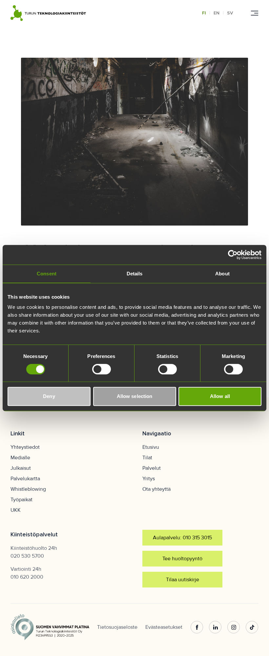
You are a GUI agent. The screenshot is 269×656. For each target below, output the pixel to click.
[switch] (101, 369)
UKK (15, 510)
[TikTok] (252, 627)
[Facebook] (196, 627)
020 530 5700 (27, 556)
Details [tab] (135, 273)
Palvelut (151, 468)
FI (204, 13)
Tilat (147, 457)
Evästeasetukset (163, 627)
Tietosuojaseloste (117, 627)
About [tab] (222, 273)
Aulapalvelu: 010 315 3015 (182, 537)
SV (230, 13)
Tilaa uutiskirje (182, 579)
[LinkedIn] (215, 627)
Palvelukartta (25, 478)
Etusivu (150, 447)
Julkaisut (20, 468)
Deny (49, 396)
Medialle (20, 457)
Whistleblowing (28, 489)
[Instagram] (233, 627)
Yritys (148, 478)
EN (216, 13)
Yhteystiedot (25, 447)
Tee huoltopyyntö (182, 558)
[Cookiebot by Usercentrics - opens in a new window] (232, 255)
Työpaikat (21, 499)
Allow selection (135, 396)
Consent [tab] (46, 273)
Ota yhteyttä (156, 489)
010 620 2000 (26, 577)
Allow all (220, 396)
